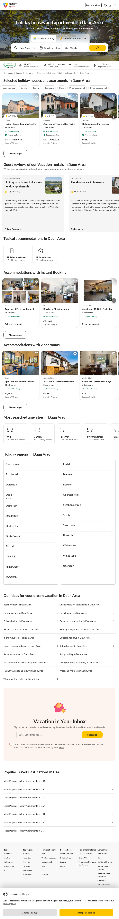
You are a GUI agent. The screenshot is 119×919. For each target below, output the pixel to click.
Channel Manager (86, 853)
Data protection (104, 884)
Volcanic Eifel (70, 73)
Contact (45, 875)
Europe (19, 73)
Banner (63, 862)
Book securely (47, 862)
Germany (30, 73)
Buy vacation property (103, 867)
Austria (7, 858)
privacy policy (9, 903)
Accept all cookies (86, 912)
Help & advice (65, 858)
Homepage (8, 73)
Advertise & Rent (66, 853)
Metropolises (28, 875)
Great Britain (9, 866)
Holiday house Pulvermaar (95, 123)
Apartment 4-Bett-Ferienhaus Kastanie (25, 381)
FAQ (43, 870)
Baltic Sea (26, 862)
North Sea (27, 858)
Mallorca (26, 853)
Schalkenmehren (12, 178)
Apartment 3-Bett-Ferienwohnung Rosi (63, 381)
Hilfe (43, 866)
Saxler (8, 498)
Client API (83, 858)
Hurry (100, 858)
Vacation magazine (49, 858)
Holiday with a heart (105, 862)
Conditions (102, 880)
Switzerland (8, 862)
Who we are (102, 853)
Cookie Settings (30, 912)
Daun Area (84, 73)
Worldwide (27, 870)
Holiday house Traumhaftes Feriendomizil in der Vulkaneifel (35, 123)
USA (6, 870)
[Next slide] (113, 117)
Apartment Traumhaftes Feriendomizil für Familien (69, 123)
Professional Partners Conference (87, 863)
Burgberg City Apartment (56, 309)
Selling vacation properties (104, 874)
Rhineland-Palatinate (46, 73)
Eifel (60, 73)
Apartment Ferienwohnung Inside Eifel (24, 309)
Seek (43, 853)
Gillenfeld (76, 178)
